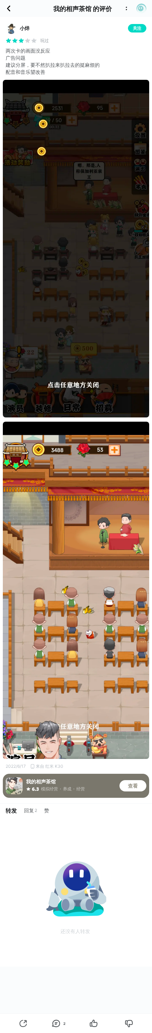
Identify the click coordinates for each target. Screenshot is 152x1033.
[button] (141, 8)
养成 (67, 788)
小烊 (25, 28)
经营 (80, 788)
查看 (133, 786)
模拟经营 (49, 788)
